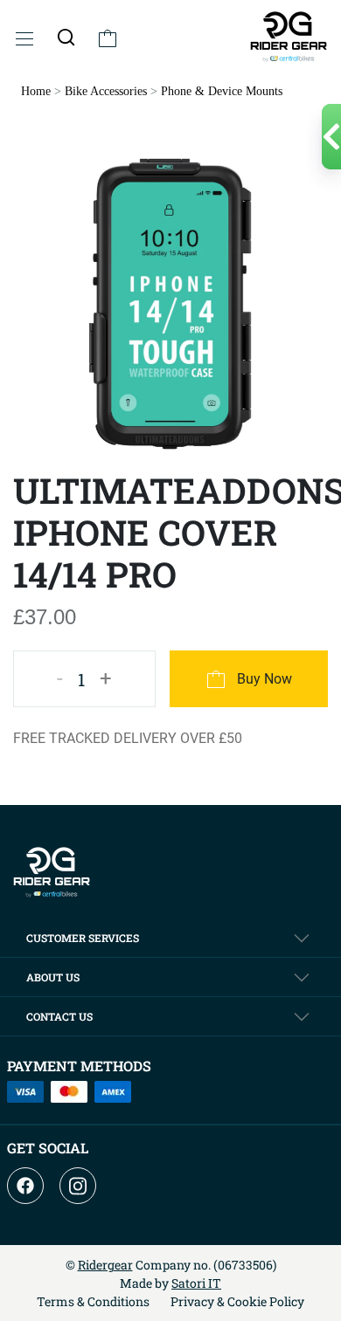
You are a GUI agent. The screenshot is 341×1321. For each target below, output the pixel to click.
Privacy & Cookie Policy (237, 1301)
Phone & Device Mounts (221, 91)
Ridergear (105, 1264)
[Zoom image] (170, 303)
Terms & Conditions (93, 1301)
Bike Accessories (106, 91)
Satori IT (196, 1283)
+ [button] (106, 678)
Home (36, 91)
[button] (66, 36)
